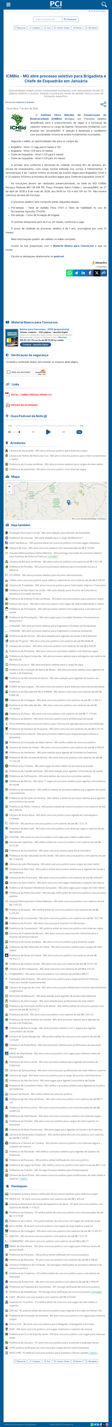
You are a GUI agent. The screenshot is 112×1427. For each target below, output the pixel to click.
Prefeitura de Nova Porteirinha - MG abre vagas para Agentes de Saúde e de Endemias (55, 1129)
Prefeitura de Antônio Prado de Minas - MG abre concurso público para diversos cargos (56, 598)
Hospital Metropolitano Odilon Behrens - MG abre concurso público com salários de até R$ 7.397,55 (56, 903)
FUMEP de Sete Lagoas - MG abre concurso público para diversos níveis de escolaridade (56, 686)
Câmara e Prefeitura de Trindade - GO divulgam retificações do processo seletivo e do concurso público (55, 1266)
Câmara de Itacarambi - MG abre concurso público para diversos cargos (48, 450)
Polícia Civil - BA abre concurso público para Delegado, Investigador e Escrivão (51, 1324)
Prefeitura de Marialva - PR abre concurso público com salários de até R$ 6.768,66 (53, 1259)
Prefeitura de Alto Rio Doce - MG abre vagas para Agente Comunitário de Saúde (52, 1080)
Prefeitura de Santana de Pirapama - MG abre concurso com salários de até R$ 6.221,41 (56, 728)
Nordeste (92, 28)
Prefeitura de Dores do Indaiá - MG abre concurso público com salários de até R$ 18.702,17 (53, 957)
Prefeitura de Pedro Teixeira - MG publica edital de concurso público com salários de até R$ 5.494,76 (57, 808)
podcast (59, 256)
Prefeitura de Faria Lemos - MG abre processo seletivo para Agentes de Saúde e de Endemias (53, 1063)
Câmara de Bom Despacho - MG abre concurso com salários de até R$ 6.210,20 (51, 968)
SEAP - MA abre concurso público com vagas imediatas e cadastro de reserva (50, 1329)
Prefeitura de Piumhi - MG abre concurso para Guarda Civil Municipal (47, 923)
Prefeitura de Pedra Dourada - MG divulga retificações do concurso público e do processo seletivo (57, 894)
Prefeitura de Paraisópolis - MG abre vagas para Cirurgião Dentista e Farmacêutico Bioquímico (54, 619)
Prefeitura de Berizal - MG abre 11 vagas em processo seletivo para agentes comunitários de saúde (57, 783)
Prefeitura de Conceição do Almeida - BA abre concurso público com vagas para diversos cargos (57, 1317)
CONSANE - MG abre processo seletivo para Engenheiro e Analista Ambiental (50, 630)
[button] (8, 4)
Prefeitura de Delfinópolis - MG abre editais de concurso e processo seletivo (50, 776)
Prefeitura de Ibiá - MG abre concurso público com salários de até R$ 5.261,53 (51, 1014)
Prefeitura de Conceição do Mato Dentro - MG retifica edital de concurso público (52, 742)
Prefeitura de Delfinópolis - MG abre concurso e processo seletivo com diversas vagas (55, 1116)
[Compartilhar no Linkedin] (83, 273)
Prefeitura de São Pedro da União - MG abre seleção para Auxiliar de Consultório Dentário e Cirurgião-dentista (53, 592)
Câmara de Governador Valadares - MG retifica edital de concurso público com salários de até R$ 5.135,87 (56, 1136)
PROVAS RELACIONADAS (24, 405)
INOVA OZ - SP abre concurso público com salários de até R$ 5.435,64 (46, 1198)
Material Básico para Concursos (73, 245)
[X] (103, 1424)
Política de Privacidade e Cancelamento (20, 1424)
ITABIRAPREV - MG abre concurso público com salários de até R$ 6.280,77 (49, 973)
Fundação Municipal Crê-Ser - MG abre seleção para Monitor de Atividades (49, 532)
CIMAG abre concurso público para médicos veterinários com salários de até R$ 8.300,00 (57, 580)
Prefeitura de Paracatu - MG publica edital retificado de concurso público (49, 1160)
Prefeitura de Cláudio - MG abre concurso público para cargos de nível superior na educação (54, 1122)
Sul (48, 28)
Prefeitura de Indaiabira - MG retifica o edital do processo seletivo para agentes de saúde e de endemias (57, 791)
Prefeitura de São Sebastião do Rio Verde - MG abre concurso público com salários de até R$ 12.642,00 (57, 857)
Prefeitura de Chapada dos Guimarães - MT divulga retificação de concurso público (54, 1286)
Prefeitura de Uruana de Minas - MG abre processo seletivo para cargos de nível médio (56, 464)
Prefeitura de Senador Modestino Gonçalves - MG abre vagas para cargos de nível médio (57, 887)
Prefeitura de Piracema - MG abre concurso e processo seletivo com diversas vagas (53, 651)
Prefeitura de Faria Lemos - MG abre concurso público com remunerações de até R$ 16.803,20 (54, 1109)
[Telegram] (94, 1424)
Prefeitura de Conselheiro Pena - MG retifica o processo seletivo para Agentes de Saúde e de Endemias (57, 1087)
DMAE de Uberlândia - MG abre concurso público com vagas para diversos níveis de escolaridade (54, 1055)
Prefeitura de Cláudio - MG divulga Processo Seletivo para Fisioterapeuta (48, 1170)
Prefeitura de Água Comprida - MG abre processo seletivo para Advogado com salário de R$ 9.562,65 (57, 658)
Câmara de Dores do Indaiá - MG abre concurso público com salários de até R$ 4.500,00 (56, 747)
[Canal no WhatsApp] (91, 1424)
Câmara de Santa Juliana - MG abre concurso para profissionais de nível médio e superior (57, 1070)
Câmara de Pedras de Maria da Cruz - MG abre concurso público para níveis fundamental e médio (57, 457)
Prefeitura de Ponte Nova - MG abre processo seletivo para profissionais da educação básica (55, 1046)
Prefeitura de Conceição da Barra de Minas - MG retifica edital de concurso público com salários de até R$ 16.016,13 (56, 1007)
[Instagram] (106, 1424)
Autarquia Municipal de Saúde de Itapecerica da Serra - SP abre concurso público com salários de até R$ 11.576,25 (56, 1205)
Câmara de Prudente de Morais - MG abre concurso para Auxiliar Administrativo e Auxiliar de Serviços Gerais (53, 935)
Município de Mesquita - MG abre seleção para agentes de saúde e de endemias (52, 995)
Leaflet (77, 519)
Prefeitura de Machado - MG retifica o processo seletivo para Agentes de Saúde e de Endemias (54, 1153)
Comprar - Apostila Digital (35, 344)
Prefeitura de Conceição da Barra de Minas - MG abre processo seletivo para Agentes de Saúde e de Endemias (56, 671)
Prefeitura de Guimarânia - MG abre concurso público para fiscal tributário (50, 850)
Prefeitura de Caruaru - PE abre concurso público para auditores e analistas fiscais (54, 1342)
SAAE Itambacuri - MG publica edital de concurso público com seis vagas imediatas (54, 542)
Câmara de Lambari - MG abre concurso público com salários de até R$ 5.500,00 (52, 646)
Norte (78, 28)
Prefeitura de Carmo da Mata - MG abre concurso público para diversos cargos (52, 941)
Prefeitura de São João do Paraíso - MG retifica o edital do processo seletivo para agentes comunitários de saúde (57, 799)
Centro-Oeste (62, 28)
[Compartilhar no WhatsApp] (69, 273)
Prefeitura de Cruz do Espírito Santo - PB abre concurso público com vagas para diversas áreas (57, 1336)
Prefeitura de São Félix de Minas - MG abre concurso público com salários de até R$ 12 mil (56, 1100)
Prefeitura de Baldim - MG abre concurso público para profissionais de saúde (51, 718)
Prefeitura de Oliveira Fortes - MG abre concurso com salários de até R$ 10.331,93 (53, 963)
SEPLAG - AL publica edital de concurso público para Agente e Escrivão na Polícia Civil (55, 1310)
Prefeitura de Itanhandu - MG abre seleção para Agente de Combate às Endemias (53, 752)
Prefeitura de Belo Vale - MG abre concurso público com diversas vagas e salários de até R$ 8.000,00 (56, 830)
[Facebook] (100, 1424)
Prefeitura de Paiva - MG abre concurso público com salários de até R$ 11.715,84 (52, 713)
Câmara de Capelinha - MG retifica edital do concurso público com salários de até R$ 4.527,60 (55, 843)
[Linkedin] (97, 1424)
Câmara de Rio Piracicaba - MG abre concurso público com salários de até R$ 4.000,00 (55, 877)
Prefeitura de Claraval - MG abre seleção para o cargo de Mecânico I (46, 537)
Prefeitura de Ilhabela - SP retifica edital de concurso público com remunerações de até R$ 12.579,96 (56, 1214)
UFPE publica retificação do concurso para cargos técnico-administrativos (49, 1347)
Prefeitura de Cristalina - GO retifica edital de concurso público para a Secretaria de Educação (54, 1275)
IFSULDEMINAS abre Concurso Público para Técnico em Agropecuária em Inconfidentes (56, 723)
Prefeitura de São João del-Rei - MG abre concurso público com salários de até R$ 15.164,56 (53, 707)
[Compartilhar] (103, 273)
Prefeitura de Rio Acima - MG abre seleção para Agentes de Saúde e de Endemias (53, 635)
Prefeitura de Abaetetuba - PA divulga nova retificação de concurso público (55, 1291)
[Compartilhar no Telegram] (76, 273)
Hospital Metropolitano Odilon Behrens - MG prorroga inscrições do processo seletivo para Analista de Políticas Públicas (55, 554)
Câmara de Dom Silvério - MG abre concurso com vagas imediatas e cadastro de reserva (56, 882)
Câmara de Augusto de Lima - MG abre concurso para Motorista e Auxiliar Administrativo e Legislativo (57, 989)
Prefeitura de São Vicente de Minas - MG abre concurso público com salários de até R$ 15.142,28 (55, 759)
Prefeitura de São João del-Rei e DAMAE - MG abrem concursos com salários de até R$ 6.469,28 (55, 693)
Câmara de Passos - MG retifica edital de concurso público (40, 1094)
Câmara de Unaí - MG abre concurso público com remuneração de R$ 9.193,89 (51, 547)
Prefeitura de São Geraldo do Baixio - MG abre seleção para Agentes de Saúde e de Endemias (54, 680)
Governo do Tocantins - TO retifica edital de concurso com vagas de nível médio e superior (53, 1303)
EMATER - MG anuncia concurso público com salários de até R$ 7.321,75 (48, 823)
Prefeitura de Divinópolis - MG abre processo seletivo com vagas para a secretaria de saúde (55, 610)
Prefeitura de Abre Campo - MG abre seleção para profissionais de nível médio (51, 1001)
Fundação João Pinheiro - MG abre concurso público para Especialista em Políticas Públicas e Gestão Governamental (53, 980)
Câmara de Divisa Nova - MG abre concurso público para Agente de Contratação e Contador (53, 816)
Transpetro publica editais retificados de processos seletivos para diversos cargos (53, 1193)
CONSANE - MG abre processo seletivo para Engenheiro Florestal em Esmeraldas (52, 625)
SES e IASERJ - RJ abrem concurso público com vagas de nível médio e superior (51, 1226)
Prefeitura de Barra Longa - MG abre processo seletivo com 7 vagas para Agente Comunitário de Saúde (52, 1029)
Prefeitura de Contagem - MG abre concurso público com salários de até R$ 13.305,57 (55, 700)
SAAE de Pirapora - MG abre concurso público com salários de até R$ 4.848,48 (51, 641)
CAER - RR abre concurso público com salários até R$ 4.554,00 (42, 1297)
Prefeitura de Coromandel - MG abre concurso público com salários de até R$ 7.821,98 (56, 918)
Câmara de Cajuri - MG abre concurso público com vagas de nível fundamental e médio (56, 603)
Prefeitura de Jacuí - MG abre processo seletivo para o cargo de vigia (46, 664)
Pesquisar (71, 19)
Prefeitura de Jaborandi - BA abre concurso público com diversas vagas (47, 469)
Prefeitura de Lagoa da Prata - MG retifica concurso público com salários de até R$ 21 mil (57, 1165)
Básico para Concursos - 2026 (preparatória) (44, 329)
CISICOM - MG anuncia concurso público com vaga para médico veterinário (49, 837)
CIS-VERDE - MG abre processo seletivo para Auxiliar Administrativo (45, 575)
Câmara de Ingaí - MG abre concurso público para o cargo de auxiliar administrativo (55, 1075)
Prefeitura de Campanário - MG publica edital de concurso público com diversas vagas (56, 928)
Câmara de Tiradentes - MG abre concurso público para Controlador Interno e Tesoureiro (57, 585)
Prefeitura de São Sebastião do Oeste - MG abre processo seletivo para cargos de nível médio (55, 948)
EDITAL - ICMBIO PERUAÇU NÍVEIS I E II (31, 394)
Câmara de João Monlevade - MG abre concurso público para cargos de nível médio (54, 864)
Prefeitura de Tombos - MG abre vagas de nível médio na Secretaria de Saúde (51, 766)
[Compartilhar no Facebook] (90, 273)
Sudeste (36, 28)
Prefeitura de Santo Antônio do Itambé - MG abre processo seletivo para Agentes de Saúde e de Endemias (54, 1021)
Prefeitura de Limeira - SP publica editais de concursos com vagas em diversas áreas (55, 1220)
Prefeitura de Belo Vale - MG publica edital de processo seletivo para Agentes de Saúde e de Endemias (57, 871)
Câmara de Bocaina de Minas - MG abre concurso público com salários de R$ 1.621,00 (55, 561)
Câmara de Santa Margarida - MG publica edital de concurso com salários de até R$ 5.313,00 (54, 1038)
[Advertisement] (33, 51)
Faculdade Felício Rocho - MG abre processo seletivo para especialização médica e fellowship (53, 735)
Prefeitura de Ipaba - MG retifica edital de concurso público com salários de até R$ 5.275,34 (53, 911)
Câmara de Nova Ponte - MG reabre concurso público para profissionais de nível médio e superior (57, 1177)
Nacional (21, 28)
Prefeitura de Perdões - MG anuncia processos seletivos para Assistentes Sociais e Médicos (53, 568)
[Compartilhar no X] (96, 273)
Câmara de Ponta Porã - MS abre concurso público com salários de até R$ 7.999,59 (53, 1281)
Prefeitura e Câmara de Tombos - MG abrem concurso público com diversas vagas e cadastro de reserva (54, 1144)
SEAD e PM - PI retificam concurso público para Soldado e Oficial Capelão (53, 1352)
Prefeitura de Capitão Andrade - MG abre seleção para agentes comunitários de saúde (56, 771)
